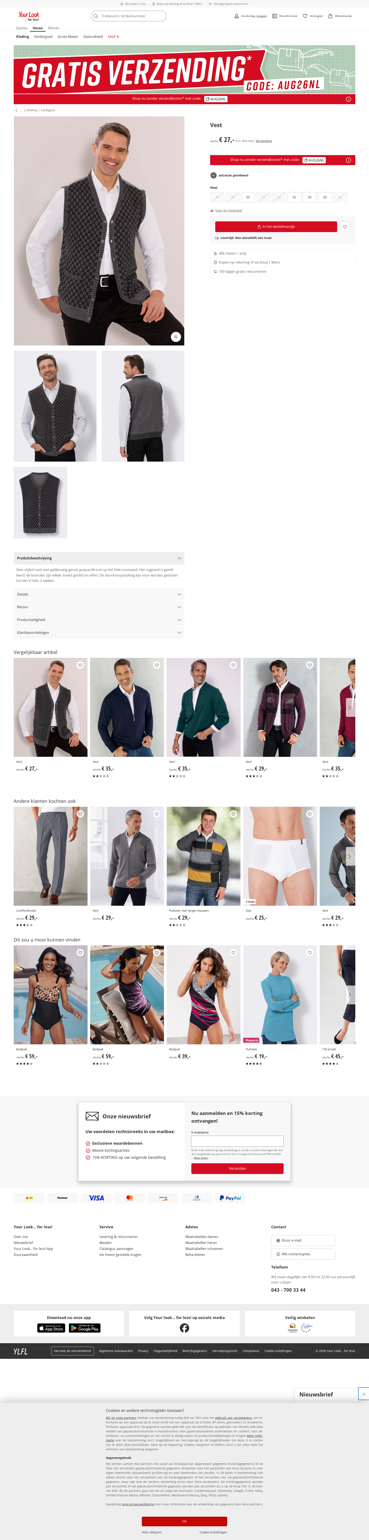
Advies (191, 1226)
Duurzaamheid (26, 1254)
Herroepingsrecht (224, 1351)
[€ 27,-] (51, 707)
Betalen (106, 1242)
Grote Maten (68, 36)
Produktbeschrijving (34, 558)
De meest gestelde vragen (120, 1254)
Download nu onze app (69, 1317)
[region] (184, 1471)
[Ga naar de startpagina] (29, 16)
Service (106, 1226)
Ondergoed (43, 36)
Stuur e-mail (291, 1241)
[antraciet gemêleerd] (213, 175)
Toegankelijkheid (165, 1351)
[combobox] (138, 16)
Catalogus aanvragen (116, 1248)
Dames (22, 28)
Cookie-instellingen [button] (278, 1351)
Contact (278, 1226)
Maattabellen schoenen (204, 1248)
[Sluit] (364, 1393)
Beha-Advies (195, 1254)
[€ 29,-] (280, 707)
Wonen (54, 28)
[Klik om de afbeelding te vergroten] (176, 337)
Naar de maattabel (228, 210)
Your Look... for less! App (33, 1248)
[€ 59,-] (51, 994)
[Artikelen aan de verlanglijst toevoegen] (345, 226)
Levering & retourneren (119, 1236)
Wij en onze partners (121, 1418)
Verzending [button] (264, 141)
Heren (38, 28)
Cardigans (48, 110)
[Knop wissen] (162, 16)
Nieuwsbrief (23, 1242)
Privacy (143, 1351)
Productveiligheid (31, 619)
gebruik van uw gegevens (233, 1418)
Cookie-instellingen (213, 1532)
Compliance (251, 1351)
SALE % (113, 36)
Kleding (22, 36)
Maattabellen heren (201, 1242)
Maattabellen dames (201, 1236)
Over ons (21, 1236)
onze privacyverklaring (138, 1504)
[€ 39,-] (203, 994)
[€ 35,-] (127, 707)
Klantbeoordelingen (33, 632)
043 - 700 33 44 (288, 1290)
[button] (16, 110)
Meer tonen (201, 1158)
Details (22, 594)
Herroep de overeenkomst (72, 1351)
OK (184, 1521)
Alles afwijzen (152, 1532)
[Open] (348, 99)
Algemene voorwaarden (116, 1351)
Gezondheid (93, 36)
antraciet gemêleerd (233, 175)
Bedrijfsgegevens (195, 1351)
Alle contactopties (296, 1254)
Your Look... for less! (33, 1226)
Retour (22, 607)
